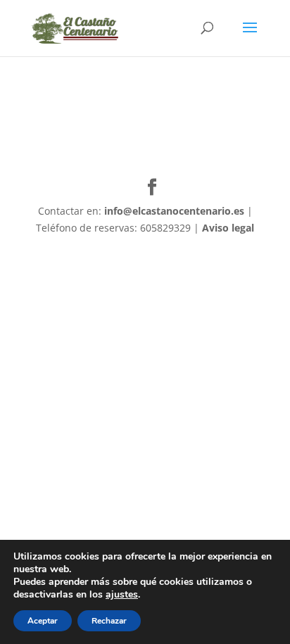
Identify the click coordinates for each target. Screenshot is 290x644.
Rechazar (109, 620)
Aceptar (42, 620)
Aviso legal (228, 227)
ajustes (122, 594)
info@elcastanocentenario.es (174, 210)
